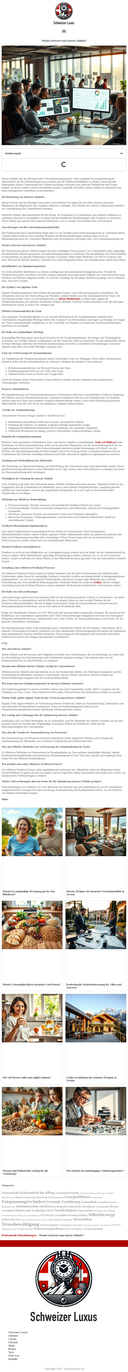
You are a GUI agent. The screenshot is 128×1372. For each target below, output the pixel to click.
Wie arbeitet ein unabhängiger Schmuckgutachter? (95, 1170)
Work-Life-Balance (73, 1229)
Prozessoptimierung (32, 1215)
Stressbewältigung (20, 1224)
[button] (64, 31)
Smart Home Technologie (60, 1219)
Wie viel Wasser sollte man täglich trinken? (27, 1077)
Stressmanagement (49, 1225)
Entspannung (96, 1197)
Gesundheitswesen (107, 1202)
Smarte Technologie (29, 1220)
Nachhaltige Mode (42, 1210)
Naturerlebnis (85, 1210)
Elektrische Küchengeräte (50, 1197)
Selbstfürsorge (101, 1214)
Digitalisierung (8, 1197)
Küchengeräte (60, 1206)
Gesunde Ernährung (63, 1201)
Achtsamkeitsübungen (88, 1193)
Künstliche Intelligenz (81, 1206)
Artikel (97, 582)
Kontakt (13, 1359)
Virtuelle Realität (25, 1229)
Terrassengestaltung (91, 1225)
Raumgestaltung (78, 1215)
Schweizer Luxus (18, 1332)
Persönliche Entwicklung (104, 1211)
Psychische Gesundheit (54, 1215)
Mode (11, 1345)
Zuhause (13, 1335)
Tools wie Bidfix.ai (105, 442)
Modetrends (23, 1210)
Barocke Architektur (106, 1193)
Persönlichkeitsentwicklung (12, 1215)
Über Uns (13, 1355)
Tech (11, 1352)
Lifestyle (13, 1342)
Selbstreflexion (11, 1219)
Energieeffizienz (77, 1197)
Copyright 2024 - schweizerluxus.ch (64, 1368)
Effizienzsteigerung (24, 1197)
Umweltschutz (105, 1225)
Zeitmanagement (93, 1228)
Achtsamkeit (10, 1192)
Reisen (12, 1349)
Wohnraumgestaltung (49, 1228)
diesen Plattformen (69, 298)
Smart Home (42, 1220)
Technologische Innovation (71, 1225)
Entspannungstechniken (24, 1201)
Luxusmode (102, 1206)
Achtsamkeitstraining (67, 1192)
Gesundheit (88, 1202)
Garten (12, 1339)
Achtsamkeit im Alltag (36, 1192)
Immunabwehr (9, 1207)
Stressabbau (82, 1219)
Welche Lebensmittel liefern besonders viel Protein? (32, 984)
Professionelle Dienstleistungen (19, 1235)
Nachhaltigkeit (65, 1210)
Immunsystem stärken (33, 1206)
